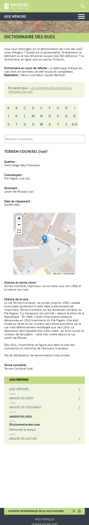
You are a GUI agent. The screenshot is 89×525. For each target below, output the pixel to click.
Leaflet (58, 273)
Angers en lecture (23, 438)
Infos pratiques (44, 519)
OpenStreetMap (69, 273)
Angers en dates (21, 398)
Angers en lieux (20, 416)
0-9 (74, 124)
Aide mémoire (19, 389)
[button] (44, 239)
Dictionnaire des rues (24, 424)
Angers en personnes (25, 407)
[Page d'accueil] (16, 6)
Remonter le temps (22, 429)
